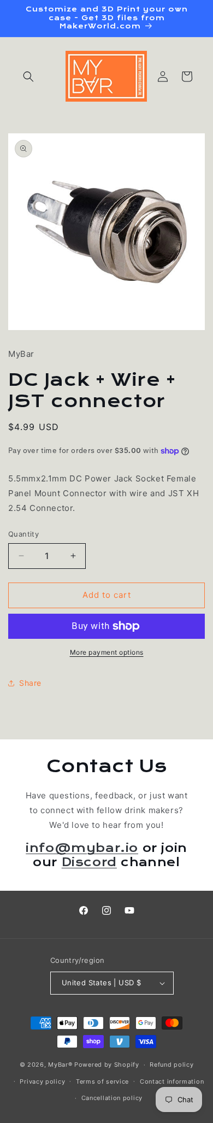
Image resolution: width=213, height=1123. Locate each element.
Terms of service (102, 1081)
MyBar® (60, 1064)
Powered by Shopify (106, 1064)
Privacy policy (42, 1081)
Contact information (172, 1081)
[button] (28, 76)
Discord (89, 862)
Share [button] (30, 682)
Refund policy (171, 1064)
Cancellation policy (112, 1098)
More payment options (107, 652)
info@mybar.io (82, 848)
